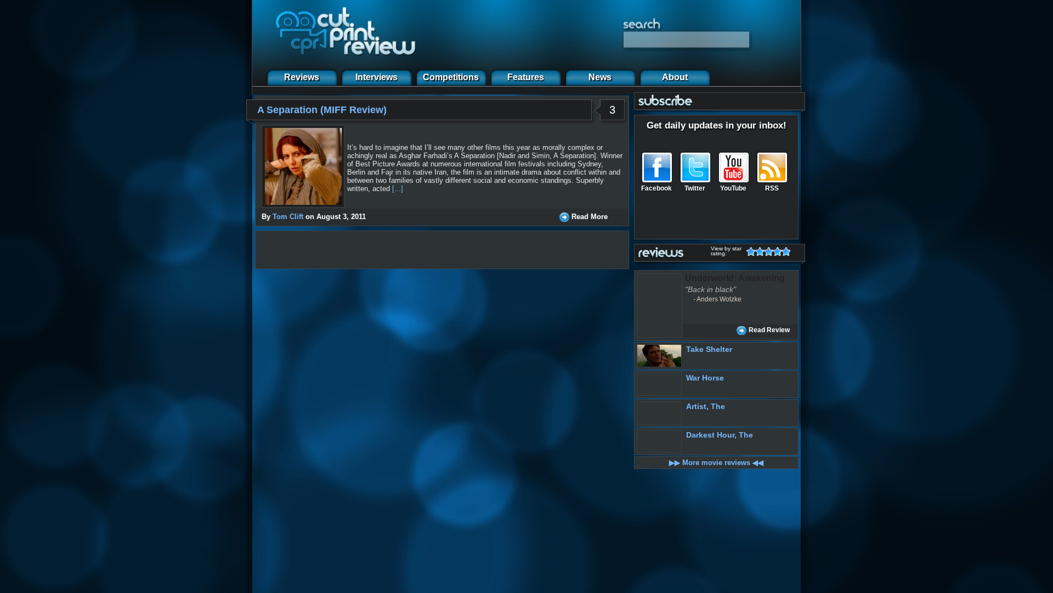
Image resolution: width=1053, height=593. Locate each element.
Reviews (301, 77)
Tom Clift (288, 216)
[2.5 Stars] (766, 251)
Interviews (376, 77)
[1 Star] (753, 251)
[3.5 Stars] (775, 251)
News (600, 77)
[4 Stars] (779, 251)
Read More (589, 216)
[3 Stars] (770, 251)
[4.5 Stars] (784, 251)
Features (525, 77)
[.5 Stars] (748, 251)
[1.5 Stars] (757, 251)
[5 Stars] (788, 251)
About (675, 77)
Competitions (451, 77)
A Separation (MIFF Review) (322, 109)
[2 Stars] (762, 251)
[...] (397, 188)
